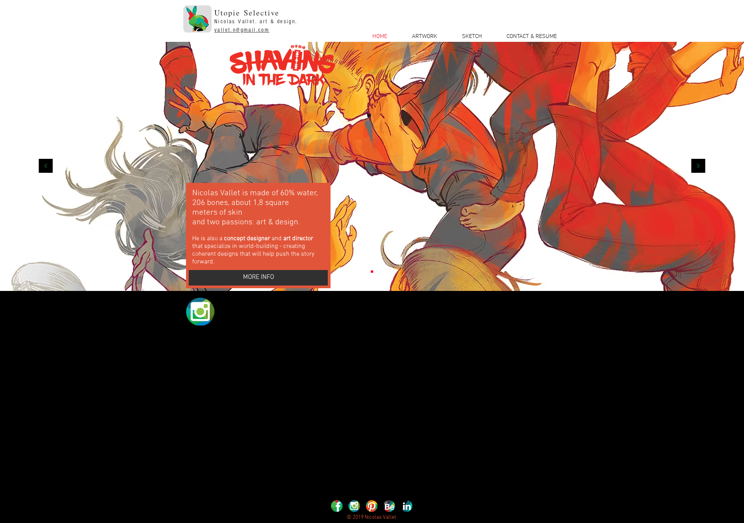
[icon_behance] (389, 506)
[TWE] (358, 271)
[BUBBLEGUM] (379, 271)
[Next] (698, 166)
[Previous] (46, 166)
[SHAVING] (372, 271)
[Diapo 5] (386, 271)
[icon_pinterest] (371, 506)
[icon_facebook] (337, 506)
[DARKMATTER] (365, 271)
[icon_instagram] (354, 506)
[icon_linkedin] (406, 506)
